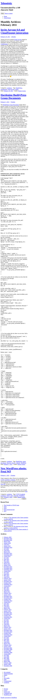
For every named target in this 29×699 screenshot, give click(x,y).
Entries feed (7, 692)
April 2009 (6, 660)
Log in (5, 690)
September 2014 (8, 569)
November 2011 (8, 614)
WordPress (23, 463)
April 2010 (6, 642)
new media (6, 678)
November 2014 (8, 568)
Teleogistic (6, 3)
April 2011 (6, 624)
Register (6, 689)
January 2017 (7, 546)
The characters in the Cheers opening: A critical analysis (16, 527)
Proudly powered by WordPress (9, 697)
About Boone (7, 18)
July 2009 (6, 655)
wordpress (9, 88)
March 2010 (7, 643)
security (13, 463)
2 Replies (12, 475)
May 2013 (6, 589)
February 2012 (7, 609)
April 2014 (6, 577)
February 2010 (7, 645)
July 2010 (6, 637)
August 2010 (7, 636)
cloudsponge (4, 89)
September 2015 (8, 555)
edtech (5, 675)
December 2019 (8, 538)
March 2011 (7, 626)
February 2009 (7, 663)
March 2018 (7, 541)
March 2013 (7, 592)
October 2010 (7, 633)
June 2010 (6, 639)
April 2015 (6, 562)
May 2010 (6, 640)
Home (5, 16)
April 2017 (6, 544)
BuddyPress (19, 88)
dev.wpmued (7, 672)
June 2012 (6, 603)
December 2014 (8, 566)
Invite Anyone (18, 39)
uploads (18, 463)
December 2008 (8, 665)
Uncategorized (7, 681)
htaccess (9, 463)
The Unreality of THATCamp (11, 505)
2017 (5, 511)
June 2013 (6, 587)
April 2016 (6, 550)
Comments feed (8, 693)
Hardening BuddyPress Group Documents (13, 96)
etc (4, 676)
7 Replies (12, 102)
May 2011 (6, 623)
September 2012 (8, 600)
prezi (11, 495)
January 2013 (7, 595)
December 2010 (8, 630)
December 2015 (8, 553)
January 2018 (7, 543)
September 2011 (8, 617)
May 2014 (6, 575)
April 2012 (6, 606)
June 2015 (6, 559)
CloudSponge (4, 44)
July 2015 (6, 558)
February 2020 (7, 537)
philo (5, 679)
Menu (2, 13)
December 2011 (8, 612)
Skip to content (8, 13)
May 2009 (6, 658)
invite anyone (11, 89)
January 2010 (7, 646)
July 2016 (6, 549)
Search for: (3, 498)
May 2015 (6, 560)
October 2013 (7, 583)
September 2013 (8, 584)
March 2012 (7, 608)
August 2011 (7, 618)
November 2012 (8, 597)
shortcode (16, 495)
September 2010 (8, 634)
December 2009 (8, 648)
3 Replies (13, 36)
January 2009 (7, 664)
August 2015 (7, 556)
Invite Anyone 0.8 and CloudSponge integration (14, 31)
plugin (16, 89)
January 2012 (7, 611)
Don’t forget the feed (9, 509)
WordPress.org (7, 694)
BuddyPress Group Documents (11, 104)
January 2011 (7, 629)
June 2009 (6, 657)
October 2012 (7, 599)
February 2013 (7, 593)
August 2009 (7, 654)
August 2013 (7, 586)
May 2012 (6, 605)
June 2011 (6, 621)
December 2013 (8, 581)
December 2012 (8, 596)
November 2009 (8, 649)
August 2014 (7, 571)
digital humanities (8, 673)
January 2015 (7, 565)
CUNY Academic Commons (8, 479)
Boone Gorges (22, 91)
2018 (5, 508)
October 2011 (7, 615)
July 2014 (6, 572)
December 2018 (8, 540)
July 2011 (6, 620)
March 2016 (7, 552)
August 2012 (7, 602)
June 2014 (6, 574)
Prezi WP (3, 484)
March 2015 (7, 563)
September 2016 (8, 547)
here (26, 491)
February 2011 (7, 627)
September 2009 (8, 652)
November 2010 (8, 631)
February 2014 (7, 578)
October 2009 (7, 651)
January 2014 (7, 580)
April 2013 (6, 590)
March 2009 (7, 661)
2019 (5, 506)
